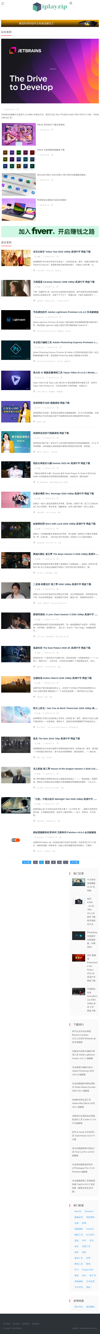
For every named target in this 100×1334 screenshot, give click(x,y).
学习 (39, 408)
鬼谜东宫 (40, 667)
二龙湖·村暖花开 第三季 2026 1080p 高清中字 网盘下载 (62, 584)
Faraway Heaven (63, 301)
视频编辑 (60, 392)
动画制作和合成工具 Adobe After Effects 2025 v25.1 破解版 (83, 1103)
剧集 (39, 468)
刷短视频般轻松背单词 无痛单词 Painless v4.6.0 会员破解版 (64, 832)
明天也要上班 (73, 727)
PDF (84, 1240)
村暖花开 (46, 603)
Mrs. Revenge (51, 512)
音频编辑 (78, 1281)
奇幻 (84, 1275)
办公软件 (90, 1235)
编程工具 (78, 1235)
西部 (50, 697)
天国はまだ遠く (50, 301)
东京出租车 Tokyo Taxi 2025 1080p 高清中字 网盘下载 (62, 251)
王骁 (59, 543)
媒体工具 (78, 1258)
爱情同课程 (50, 637)
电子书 (93, 1275)
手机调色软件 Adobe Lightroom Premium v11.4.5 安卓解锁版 (66, 312)
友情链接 (35, 1324)
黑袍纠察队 (49, 573)
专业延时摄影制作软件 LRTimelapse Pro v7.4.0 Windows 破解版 (83, 1168)
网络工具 (78, 1264)
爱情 (88, 1264)
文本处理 (90, 1281)
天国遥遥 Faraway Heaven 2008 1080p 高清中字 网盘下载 (64, 282)
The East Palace (50, 667)
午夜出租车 (41, 821)
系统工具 (86, 1246)
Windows (40, 378)
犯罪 (88, 1258)
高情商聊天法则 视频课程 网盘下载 (51, 403)
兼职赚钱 (90, 1307)
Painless (40, 851)
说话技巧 (46, 452)
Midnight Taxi (50, 821)
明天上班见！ (41, 727)
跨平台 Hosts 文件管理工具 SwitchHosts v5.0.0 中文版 (83, 1135)
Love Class (41, 637)
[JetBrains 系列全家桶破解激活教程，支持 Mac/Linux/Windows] (50, 71)
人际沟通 (54, 452)
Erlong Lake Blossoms (59, 603)
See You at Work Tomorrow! (57, 727)
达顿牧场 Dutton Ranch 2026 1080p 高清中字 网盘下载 (62, 678)
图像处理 (60, 331)
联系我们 (26, 1324)
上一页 (26, 862)
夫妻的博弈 (41, 512)
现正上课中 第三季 (62, 637)
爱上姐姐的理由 (42, 482)
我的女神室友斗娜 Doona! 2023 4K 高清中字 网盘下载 (61, 463)
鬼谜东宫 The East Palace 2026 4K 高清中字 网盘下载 (61, 648)
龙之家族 (40, 788)
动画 (76, 1223)
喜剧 (76, 1240)
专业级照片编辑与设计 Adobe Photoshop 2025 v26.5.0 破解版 (83, 1071)
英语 (53, 851)
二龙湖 (39, 603)
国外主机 (78, 1307)
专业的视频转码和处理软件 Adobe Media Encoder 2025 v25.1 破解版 (83, 1087)
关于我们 (6, 1324)
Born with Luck (51, 543)
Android (40, 317)
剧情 (46, 697)
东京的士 (58, 271)
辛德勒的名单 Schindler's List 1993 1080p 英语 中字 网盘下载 (92, 1000)
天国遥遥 (40, 301)
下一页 (74, 862)
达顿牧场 (40, 697)
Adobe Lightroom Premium (46, 331)
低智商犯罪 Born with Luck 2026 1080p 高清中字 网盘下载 (64, 523)
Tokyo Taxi (50, 271)
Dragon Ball (87, 1270)
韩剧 (38, 757)
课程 (76, 1275)
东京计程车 (41, 271)
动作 (76, 1246)
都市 (59, 512)
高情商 (39, 422)
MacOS (77, 1211)
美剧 (55, 573)
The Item (49, 757)
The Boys (40, 573)
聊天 (44, 422)
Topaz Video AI (42, 392)
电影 (39, 257)
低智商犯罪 (41, 543)
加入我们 (16, 1324)
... (65, 862)
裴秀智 (65, 482)
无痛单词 (47, 851)
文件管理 (78, 1287)
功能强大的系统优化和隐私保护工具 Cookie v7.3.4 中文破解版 (84, 1119)
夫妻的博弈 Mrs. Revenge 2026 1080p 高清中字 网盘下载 (63, 493)
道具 (43, 757)
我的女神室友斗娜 (55, 482)
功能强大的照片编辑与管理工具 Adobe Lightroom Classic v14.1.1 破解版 (83, 1054)
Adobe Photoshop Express (46, 361)
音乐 (92, 1240)
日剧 (58, 821)
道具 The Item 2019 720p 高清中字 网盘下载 (56, 738)
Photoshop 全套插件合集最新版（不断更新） (92, 939)
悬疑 (59, 667)
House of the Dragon (52, 788)
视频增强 (52, 392)
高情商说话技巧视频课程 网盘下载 (51, 433)
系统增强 (90, 1217)
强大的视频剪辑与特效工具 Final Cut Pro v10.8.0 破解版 (83, 1152)
